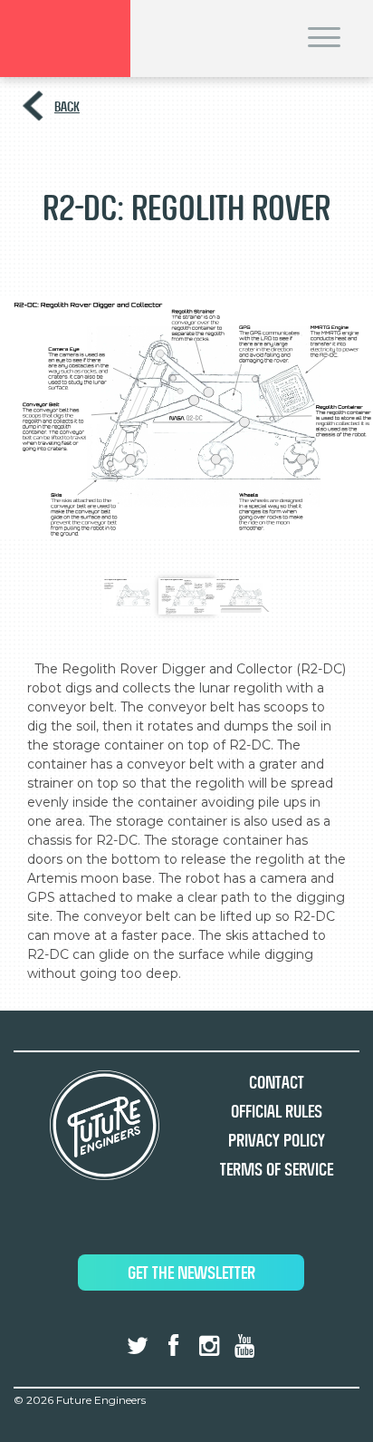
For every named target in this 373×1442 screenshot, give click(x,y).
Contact (276, 1082)
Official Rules (276, 1111)
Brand (65, 38)
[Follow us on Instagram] (209, 1346)
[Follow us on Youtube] (244, 1346)
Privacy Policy (276, 1140)
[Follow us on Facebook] (173, 1346)
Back (67, 106)
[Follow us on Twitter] (137, 1346)
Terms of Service (276, 1169)
